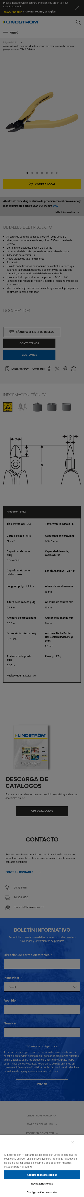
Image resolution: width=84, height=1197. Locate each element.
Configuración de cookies (42, 1192)
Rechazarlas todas (42, 1184)
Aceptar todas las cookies (42, 1175)
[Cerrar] (72, 1142)
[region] (42, 1165)
